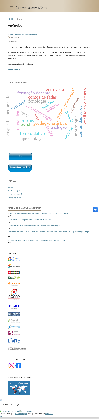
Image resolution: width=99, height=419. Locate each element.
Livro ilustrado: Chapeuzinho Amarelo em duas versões (30, 220)
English (11, 187)
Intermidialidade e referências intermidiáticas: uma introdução (34, 226)
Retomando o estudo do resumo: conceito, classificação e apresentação (36, 240)
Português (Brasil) (15, 194)
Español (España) (15, 190)
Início (10, 19)
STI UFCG (49, 413)
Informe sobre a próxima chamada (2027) (25, 35)
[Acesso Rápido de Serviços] (0, 409)
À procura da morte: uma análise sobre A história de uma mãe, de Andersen (39, 213)
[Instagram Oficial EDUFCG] (1, 409)
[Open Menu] (11, 5)
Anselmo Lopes (21, 413)
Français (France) (15, 198)
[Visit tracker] (19, 394)
